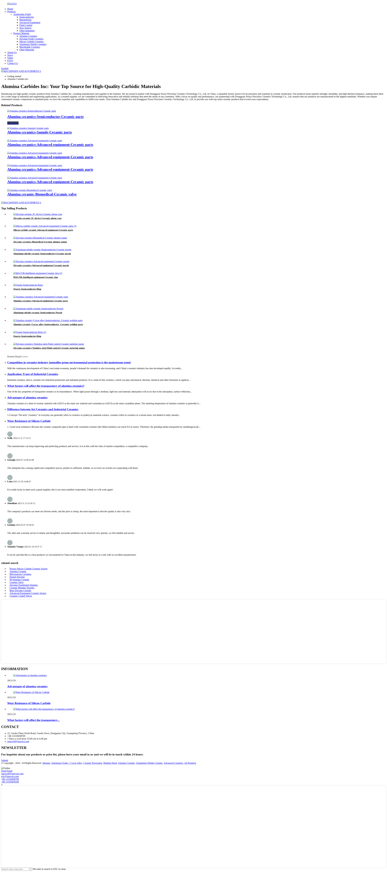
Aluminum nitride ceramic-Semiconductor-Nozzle (37, 312)
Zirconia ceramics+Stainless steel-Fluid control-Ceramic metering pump (49, 348)
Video (10, 58)
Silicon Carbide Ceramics (31, 41)
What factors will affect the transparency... (33, 720)
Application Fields (22, 14)
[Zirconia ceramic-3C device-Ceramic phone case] (37, 214)
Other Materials (26, 49)
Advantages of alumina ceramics (27, 397)
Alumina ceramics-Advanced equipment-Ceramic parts (50, 145)
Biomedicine (25, 19)
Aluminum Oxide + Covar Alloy (66, 763)
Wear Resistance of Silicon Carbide (28, 421)
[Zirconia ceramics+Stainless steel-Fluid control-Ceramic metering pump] (48, 344)
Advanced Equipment (29, 22)
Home (10, 9)
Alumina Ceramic (18, 571)
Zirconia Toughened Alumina (24, 585)
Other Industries (27, 30)
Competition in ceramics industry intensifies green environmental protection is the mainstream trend (69, 362)
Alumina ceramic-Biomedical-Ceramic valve (42, 194)
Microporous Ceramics (20, 574)
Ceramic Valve (17, 582)
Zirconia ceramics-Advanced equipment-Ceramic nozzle (41, 265)
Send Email (6, 771)
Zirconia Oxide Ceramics (31, 39)
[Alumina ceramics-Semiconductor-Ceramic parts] (31, 111)
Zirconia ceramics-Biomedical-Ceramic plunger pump (40, 242)
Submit (4, 760)
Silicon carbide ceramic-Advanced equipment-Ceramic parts (43, 230)
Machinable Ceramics (29, 47)
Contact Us (12, 63)
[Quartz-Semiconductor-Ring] (28, 285)
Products (11, 11)
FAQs (10, 60)
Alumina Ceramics (28, 36)
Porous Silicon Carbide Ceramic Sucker (28, 568)
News (10, 55)
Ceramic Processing (92, 763)
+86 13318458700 (10, 779)
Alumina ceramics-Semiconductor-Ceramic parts (45, 117)
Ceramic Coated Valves (21, 596)
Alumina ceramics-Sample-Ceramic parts (39, 132)
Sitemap (46, 763)
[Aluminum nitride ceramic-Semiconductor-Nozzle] (38, 308)
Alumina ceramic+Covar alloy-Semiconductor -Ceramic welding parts (48, 324)
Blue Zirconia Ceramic (20, 590)
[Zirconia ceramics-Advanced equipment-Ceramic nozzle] (41, 261)
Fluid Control (25, 25)
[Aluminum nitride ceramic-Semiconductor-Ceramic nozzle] (42, 249)
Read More (13, 123)
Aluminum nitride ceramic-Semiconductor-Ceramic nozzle (42, 253)
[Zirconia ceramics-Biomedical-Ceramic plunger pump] (40, 238)
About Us (12, 52)
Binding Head (110, 763)
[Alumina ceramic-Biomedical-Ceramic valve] (29, 190)
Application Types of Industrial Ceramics (32, 374)
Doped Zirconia (17, 577)
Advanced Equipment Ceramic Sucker (28, 593)
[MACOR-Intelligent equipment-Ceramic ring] (37, 273)
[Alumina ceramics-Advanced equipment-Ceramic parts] (34, 140)
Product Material (21, 33)
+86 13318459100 (10, 782)
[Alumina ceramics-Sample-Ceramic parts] (28, 128)
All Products (190, 763)
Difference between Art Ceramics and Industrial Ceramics (42, 409)
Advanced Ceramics (173, 763)
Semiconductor (26, 17)
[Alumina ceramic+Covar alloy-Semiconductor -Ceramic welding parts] (48, 320)
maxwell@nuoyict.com (18, 741)
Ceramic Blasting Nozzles (22, 587)
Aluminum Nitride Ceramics (32, 44)
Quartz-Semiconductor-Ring (27, 289)
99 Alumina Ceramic (19, 579)
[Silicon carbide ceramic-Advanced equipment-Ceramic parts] (44, 226)
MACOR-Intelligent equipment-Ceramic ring (35, 277)
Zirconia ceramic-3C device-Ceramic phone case (37, 218)
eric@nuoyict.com (10, 776)
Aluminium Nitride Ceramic (149, 763)
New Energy (25, 28)
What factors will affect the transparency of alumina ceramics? (46, 385)
